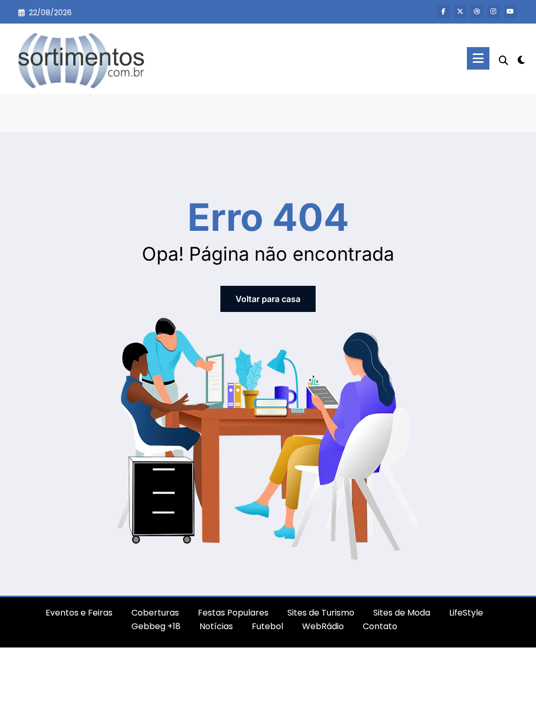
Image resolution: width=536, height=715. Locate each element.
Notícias (216, 626)
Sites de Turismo (320, 613)
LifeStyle (466, 613)
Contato (380, 626)
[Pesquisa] (503, 60)
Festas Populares (233, 613)
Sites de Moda (401, 613)
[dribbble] (477, 11)
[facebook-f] (443, 11)
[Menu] (478, 58)
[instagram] (493, 11)
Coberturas (155, 613)
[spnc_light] (521, 59)
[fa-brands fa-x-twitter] (460, 11)
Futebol (267, 626)
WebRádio (323, 626)
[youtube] (510, 11)
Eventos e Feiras (79, 613)
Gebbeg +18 (156, 626)
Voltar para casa (268, 299)
